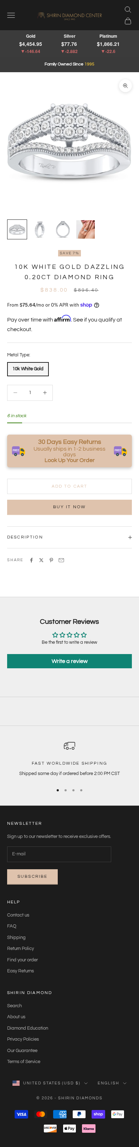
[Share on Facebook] (31, 560)
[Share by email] (61, 560)
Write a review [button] (70, 661)
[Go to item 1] (17, 229)
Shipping (16, 937)
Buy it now (69, 507)
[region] (69, 759)
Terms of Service (23, 1061)
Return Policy (20, 948)
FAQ (11, 926)
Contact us (18, 915)
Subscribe (32, 876)
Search (14, 1005)
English (108, 1083)
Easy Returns (20, 970)
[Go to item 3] (63, 229)
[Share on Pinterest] (51, 560)
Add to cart (70, 486)
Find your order (22, 959)
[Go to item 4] (86, 229)
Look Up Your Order (70, 460)
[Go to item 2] (40, 229)
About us (16, 1016)
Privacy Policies (23, 1039)
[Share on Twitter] (41, 560)
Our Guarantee (22, 1050)
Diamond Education (27, 1028)
